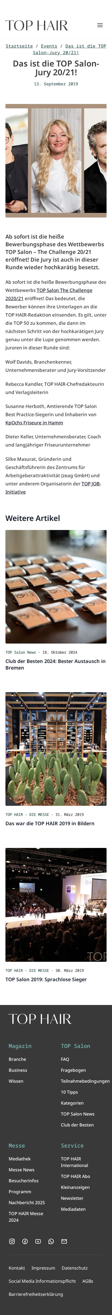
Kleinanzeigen (75, 1187)
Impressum (43, 1268)
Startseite (19, 46)
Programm (20, 1192)
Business (18, 1070)
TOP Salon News (78, 1114)
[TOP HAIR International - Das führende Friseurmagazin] (40, 1019)
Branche (17, 1059)
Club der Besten (77, 1125)
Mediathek (20, 1159)
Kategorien (72, 1103)
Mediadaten (73, 1209)
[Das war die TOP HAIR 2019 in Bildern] (56, 749)
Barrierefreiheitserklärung (36, 1294)
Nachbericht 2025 (27, 1203)
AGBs (87, 1281)
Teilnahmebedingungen (85, 1081)
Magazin (20, 1046)
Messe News (22, 1170)
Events (49, 46)
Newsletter (72, 1198)
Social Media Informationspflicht (42, 1281)
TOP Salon (75, 1046)
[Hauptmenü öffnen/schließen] (100, 25)
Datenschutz (75, 1268)
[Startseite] (36, 25)
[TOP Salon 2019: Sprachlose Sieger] (56, 904)
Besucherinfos (24, 1181)
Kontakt (17, 1268)
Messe (17, 1145)
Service (72, 1145)
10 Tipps (69, 1092)
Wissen (16, 1081)
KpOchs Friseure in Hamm (34, 422)
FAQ (65, 1059)
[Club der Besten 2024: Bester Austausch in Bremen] (56, 587)
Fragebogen (73, 1070)
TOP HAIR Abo (75, 1176)
